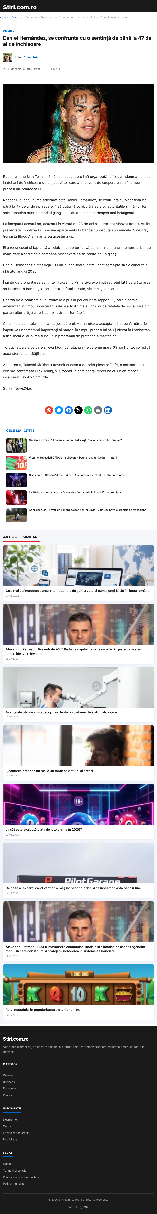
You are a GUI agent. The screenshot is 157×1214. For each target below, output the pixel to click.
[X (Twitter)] (78, 410)
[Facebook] (69, 410)
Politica (8, 1095)
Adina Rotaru (33, 57)
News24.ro (23, 388)
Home (7, 1163)
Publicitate (10, 1139)
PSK (86, 1207)
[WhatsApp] (88, 410)
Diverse (16, 17)
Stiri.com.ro (15, 1039)
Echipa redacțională (16, 1133)
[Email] (98, 410)
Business (9, 1082)
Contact (8, 1126)
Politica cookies (13, 1183)
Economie (9, 1088)
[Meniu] (149, 6)
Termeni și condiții (15, 1170)
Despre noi (10, 1119)
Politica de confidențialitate (21, 1177)
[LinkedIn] (108, 410)
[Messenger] (59, 410)
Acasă (4, 17)
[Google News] (49, 410)
